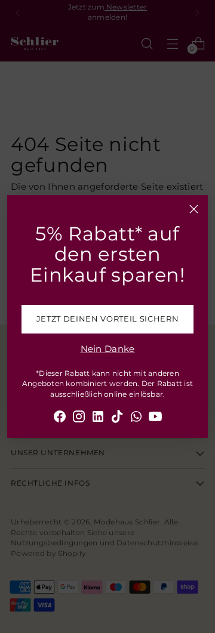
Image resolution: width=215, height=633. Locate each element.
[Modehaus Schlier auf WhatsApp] (136, 418)
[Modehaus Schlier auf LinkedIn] (98, 418)
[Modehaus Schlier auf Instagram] (79, 418)
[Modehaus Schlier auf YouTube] (155, 418)
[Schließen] (194, 209)
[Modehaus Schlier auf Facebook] (60, 418)
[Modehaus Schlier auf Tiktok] (117, 418)
